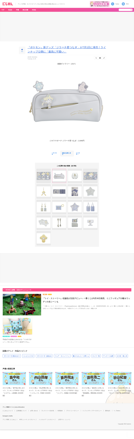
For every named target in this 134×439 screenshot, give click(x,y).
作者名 (34, 10)
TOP (2, 10)
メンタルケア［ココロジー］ (47, 419)
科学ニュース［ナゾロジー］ (27, 419)
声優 (17, 10)
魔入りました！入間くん (81, 356)
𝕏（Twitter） (117, 410)
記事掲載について (21, 410)
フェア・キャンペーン (62, 356)
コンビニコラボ (28, 356)
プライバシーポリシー (72, 410)
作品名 (10, 10)
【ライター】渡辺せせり (12, 356)
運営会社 (107, 410)
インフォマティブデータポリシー (92, 410)
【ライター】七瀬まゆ (44, 356)
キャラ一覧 (96, 356)
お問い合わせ (34, 410)
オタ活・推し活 (122, 356)
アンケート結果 (108, 356)
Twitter (117, 4)
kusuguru (5, 416)
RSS (127, 4)
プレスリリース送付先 (47, 410)
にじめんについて (8, 410)
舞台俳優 (25, 10)
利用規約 (60, 410)
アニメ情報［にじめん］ (10, 419)
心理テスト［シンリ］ (64, 419)
